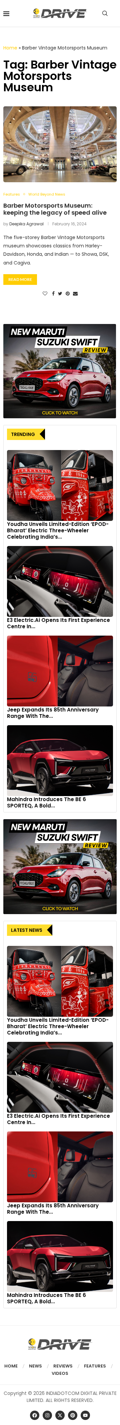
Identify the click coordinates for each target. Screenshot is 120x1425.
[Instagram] (47, 1415)
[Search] (105, 13)
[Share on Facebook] (53, 293)
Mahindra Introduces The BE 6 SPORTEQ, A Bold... (46, 802)
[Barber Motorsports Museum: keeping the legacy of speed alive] (60, 144)
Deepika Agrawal (26, 224)
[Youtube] (85, 1415)
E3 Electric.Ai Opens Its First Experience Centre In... (58, 623)
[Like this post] (45, 293)
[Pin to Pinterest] (68, 293)
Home (10, 47)
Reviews (63, 1366)
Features (95, 1366)
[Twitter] (60, 1415)
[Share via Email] (75, 293)
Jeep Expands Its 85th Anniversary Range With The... (53, 713)
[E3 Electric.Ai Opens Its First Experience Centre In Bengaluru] (60, 581)
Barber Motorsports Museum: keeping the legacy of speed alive (55, 209)
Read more (20, 279)
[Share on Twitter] (60, 293)
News (35, 1366)
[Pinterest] (72, 1415)
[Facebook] (34, 1415)
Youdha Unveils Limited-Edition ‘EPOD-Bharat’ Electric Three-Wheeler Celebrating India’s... (58, 530)
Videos (60, 1373)
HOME (11, 1366)
